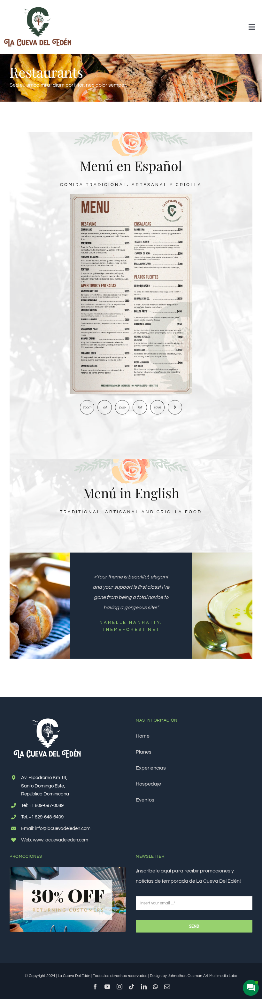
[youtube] (107, 986)
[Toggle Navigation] (252, 27)
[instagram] (119, 986)
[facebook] (95, 986)
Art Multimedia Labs (220, 976)
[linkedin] (144, 986)
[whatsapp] (155, 986)
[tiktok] (132, 986)
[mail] (167, 986)
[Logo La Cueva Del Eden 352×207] (37, 7)
